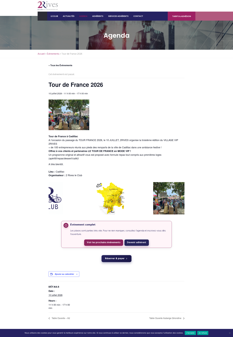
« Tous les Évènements (60, 65)
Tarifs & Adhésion (181, 16)
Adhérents (97, 16)
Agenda (83, 16)
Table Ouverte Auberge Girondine (165, 318)
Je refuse (203, 333)
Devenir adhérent (136, 242)
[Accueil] (42, 16)
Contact (138, 16)
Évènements (53, 54)
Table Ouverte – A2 (60, 318)
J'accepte (190, 333)
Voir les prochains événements (103, 242)
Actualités (68, 16)
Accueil (41, 54)
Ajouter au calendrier (64, 274)
